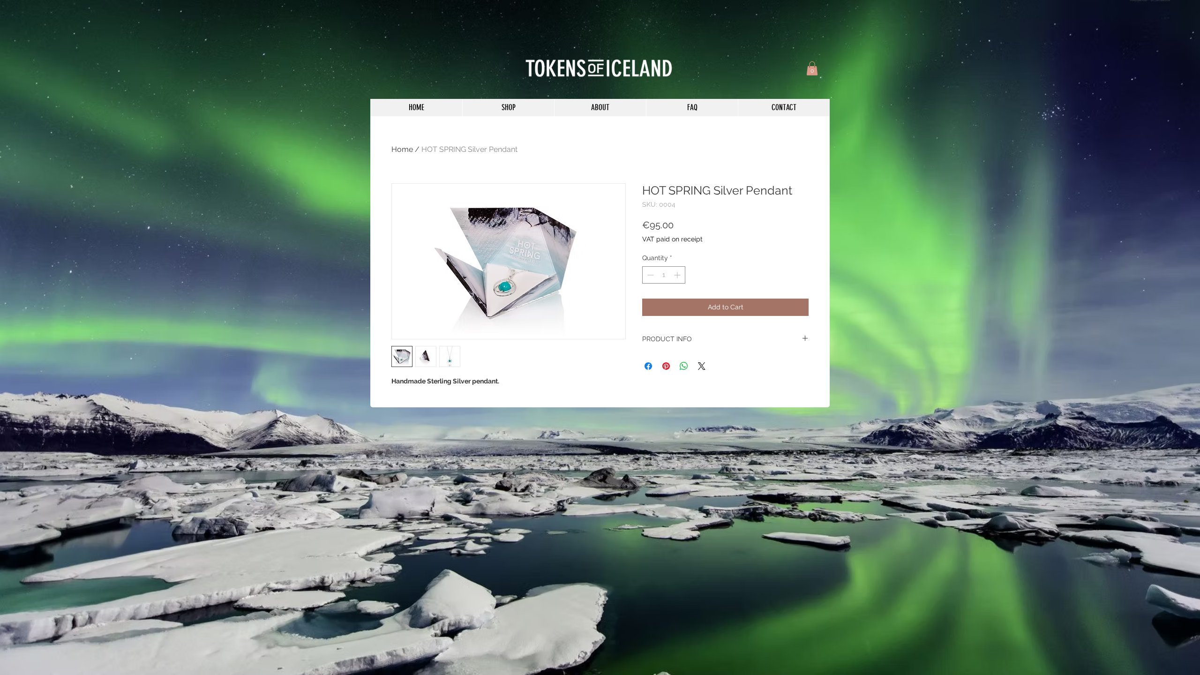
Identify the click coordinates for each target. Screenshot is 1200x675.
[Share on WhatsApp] (684, 366)
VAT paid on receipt (672, 239)
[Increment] (678, 275)
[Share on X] (701, 366)
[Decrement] (649, 275)
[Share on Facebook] (648, 366)
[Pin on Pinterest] (666, 366)
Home (402, 149)
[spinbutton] (663, 275)
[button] (812, 68)
